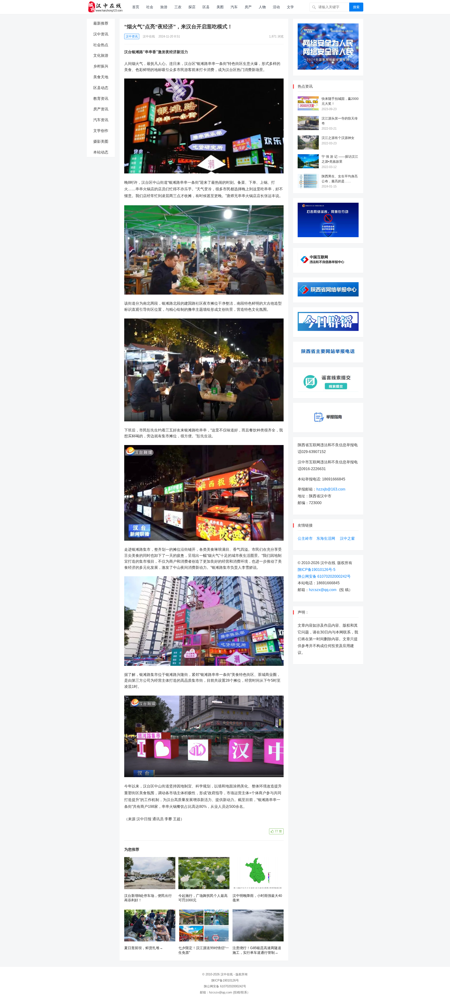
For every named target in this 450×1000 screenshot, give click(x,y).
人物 (262, 7)
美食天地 (100, 77)
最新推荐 (100, 23)
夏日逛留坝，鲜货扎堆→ (143, 948)
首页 (135, 7)
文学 (290, 7)
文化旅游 (100, 55)
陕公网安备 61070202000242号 (324, 576)
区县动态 (100, 88)
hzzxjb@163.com (330, 489)
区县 (206, 7)
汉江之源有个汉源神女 (338, 138)
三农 (177, 7)
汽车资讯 (100, 120)
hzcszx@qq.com (322, 590)
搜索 (356, 7)
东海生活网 (325, 538)
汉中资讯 (100, 34)
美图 (220, 7)
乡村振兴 (100, 66)
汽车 (234, 7)
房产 (248, 7)
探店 (191, 7)
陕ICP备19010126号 (225, 980)
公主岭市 (305, 538)
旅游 (163, 7)
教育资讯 (100, 99)
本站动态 (100, 152)
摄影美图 (100, 141)
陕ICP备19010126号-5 (316, 570)
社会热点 (100, 45)
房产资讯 (100, 109)
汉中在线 (149, 36)
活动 (276, 7)
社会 (149, 7)
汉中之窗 (347, 538)
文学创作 (100, 131)
